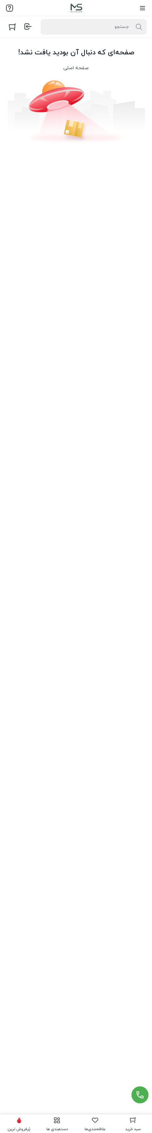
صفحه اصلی (76, 68)
